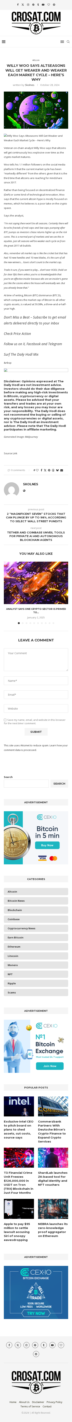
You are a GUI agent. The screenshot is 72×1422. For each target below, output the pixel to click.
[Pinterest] (33, 4)
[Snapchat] (54, 4)
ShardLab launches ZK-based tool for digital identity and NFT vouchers (53, 1178)
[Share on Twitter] (45, 470)
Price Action (22, 333)
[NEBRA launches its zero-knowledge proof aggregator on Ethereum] (53, 1209)
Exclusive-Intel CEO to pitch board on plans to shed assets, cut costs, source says (18, 1129)
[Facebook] (17, 4)
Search (8, 777)
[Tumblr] (38, 4)
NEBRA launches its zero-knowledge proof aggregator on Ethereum (53, 1230)
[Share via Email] (61, 470)
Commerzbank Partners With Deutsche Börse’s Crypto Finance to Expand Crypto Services (52, 1131)
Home (13, 1402)
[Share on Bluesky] (57, 470)
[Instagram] (28, 4)
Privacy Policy (54, 1402)
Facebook (33, 344)
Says (7, 215)
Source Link (10, 453)
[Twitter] (23, 4)
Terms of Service (30, 1406)
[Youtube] (43, 4)
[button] (7, 592)
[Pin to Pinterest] (49, 470)
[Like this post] (37, 470)
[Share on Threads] (53, 470)
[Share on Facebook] (41, 470)
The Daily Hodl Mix (24, 354)
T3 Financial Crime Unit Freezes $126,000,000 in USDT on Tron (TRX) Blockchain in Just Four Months (18, 1182)
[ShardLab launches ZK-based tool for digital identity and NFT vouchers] (53, 1158)
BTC (35, 295)
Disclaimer (38, 1402)
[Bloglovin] (48, 4)
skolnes (29, 85)
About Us (24, 1402)
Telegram (55, 344)
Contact (47, 1406)
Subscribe (40, 317)
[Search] (68, 41)
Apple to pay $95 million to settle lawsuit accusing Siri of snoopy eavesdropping (17, 1232)
